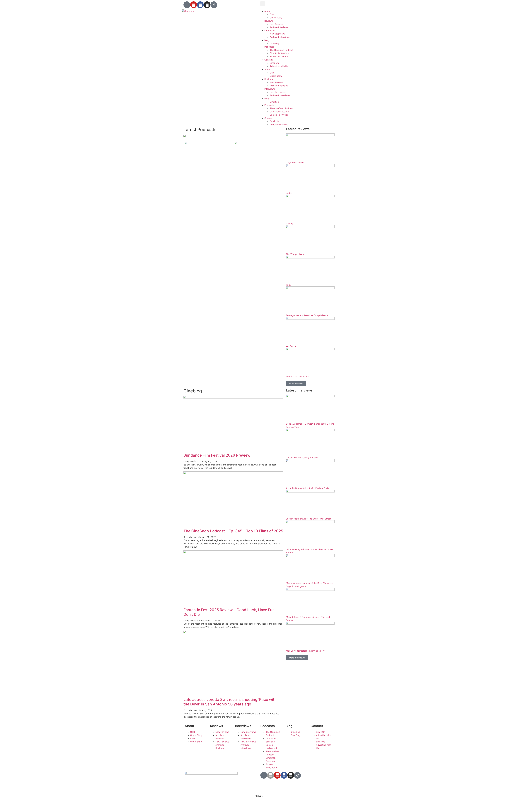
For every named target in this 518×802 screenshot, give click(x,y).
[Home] (184, 136)
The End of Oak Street (297, 376)
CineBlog (274, 43)
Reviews (268, 20)
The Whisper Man (295, 254)
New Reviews (276, 24)
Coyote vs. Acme (295, 162)
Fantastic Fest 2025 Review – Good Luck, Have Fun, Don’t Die (229, 612)
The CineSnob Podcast (281, 50)
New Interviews (277, 33)
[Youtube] (193, 4)
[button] (262, 3)
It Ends (289, 223)
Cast (272, 14)
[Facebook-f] (284, 775)
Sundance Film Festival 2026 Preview (216, 455)
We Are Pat (291, 346)
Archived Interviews (280, 37)
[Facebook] (200, 4)
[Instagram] (207, 4)
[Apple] (270, 775)
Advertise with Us (279, 66)
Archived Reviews (279, 27)
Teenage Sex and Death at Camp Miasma (307, 315)
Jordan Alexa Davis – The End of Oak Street (308, 518)
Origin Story (276, 17)
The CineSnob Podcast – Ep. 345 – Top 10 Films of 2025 (233, 531)
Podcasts (269, 46)
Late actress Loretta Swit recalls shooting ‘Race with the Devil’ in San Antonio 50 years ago (230, 701)
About (267, 11)
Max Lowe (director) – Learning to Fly (305, 650)
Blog (266, 40)
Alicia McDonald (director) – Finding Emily (307, 488)
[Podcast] (186, 4)
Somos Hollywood (279, 56)
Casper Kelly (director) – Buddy (302, 457)
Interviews (269, 30)
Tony (288, 284)
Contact (268, 59)
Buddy (289, 193)
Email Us (274, 63)
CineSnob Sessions (279, 53)
